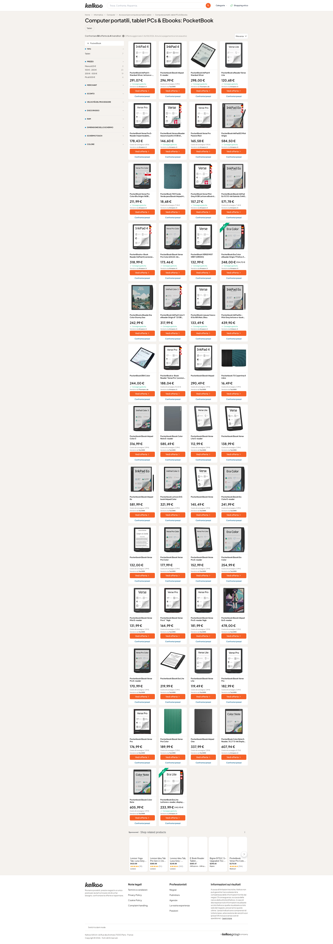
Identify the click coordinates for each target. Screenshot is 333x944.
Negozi (173, 889)
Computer (111, 15)
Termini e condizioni (137, 889)
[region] (166, 28)
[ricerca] (208, 5)
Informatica (98, 15)
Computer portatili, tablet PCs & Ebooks (171, 15)
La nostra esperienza (180, 905)
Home (87, 15)
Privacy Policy (135, 895)
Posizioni (174, 910)
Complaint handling (138, 905)
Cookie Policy (135, 900)
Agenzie (173, 900)
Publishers (175, 895)
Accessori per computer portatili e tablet (135, 15)
